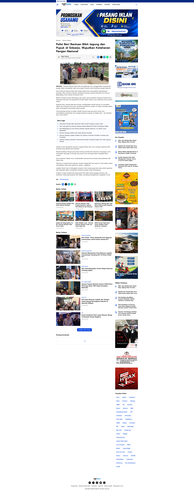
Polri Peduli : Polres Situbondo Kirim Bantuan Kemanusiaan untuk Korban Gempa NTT (97, 238)
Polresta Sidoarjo (64, 179)
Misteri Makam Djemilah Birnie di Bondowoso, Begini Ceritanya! (128, 152)
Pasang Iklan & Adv (118, 486)
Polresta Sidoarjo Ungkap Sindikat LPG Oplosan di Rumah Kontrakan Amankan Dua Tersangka (84, 136)
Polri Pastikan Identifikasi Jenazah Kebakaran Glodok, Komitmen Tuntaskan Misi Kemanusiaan (126, 299)
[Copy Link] (110, 57)
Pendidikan (99, 4)
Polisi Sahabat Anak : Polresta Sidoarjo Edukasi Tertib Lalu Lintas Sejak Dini (84, 224)
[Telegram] (104, 57)
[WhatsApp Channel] (104, 483)
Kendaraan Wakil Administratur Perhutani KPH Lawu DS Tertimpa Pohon (128, 166)
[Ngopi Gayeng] (67, 4)
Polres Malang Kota (87, 251)
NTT (82, 313)
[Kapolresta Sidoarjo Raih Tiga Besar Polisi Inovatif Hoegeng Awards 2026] (104, 196)
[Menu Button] (57, 4)
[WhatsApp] (107, 57)
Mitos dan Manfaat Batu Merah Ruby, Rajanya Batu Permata (127, 141)
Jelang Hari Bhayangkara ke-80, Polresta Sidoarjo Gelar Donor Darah (64, 224)
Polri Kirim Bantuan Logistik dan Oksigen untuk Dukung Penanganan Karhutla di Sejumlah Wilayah (95, 301)
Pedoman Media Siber (84, 486)
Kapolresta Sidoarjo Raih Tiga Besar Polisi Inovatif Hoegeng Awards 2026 (81, 124)
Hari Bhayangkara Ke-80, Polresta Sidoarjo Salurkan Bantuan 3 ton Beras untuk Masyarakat (83, 129)
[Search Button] (136, 4)
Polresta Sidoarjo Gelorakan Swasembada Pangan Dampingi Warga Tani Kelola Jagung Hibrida (85, 140)
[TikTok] (97, 483)
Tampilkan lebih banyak (84, 330)
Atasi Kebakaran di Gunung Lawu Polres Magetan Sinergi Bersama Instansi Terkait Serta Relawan (127, 306)
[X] (101, 57)
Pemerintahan (84, 4)
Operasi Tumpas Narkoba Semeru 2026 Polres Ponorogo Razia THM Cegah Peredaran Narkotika (97, 286)
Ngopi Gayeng (95, 489)
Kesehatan (107, 4)
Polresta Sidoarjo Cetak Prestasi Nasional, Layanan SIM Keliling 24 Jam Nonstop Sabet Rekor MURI (83, 205)
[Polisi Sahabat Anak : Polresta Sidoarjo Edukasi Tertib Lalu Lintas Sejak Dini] (84, 216)
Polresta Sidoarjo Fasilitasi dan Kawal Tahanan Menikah (76, 133)
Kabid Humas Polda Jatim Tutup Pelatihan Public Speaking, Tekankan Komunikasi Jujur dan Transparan (102, 224)
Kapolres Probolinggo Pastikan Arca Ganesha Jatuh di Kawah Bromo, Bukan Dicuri (127, 313)
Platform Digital (108, 486)
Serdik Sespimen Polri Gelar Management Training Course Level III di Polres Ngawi (127, 159)
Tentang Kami (74, 486)
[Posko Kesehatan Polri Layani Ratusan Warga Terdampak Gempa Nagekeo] (68, 319)
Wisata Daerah (116, 4)
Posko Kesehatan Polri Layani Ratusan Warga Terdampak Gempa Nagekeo (97, 316)
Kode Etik (100, 486)
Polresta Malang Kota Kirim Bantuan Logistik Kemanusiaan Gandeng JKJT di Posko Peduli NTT (97, 255)
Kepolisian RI (85, 266)
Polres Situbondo (86, 235)
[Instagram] (90, 483)
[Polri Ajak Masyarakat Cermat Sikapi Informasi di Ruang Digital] (68, 272)
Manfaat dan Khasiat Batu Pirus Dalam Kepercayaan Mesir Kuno (127, 146)
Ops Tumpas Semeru (86, 282)
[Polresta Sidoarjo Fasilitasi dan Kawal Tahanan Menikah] (65, 196)
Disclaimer (94, 486)
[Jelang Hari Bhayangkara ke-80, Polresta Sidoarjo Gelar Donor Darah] (65, 216)
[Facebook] (98, 57)
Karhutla (84, 297)
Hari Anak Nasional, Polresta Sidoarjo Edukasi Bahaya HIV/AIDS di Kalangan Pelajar (84, 126)
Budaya (76, 4)
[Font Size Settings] (93, 57)
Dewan (92, 4)
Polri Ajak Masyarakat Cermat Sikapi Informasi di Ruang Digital (97, 269)
